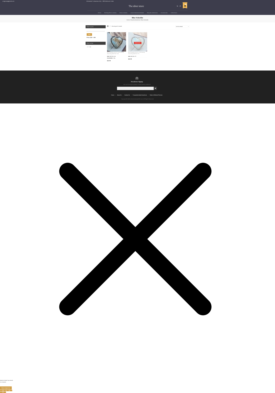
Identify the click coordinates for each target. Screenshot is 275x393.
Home (99, 12)
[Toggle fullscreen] (4, 390)
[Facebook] (88, 81)
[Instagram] (92, 81)
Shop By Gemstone (152, 12)
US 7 (88, 47)
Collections (174, 12)
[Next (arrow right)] (4, 392)
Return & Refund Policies (156, 95)
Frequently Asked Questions (140, 95)
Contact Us (127, 95)
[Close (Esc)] (10, 390)
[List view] (110, 26)
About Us (119, 95)
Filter (89, 34)
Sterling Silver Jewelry (110, 12)
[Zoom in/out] (1, 390)
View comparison (5, 388)
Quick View (118, 38)
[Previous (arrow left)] (1, 392)
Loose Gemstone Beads (137, 12)
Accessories (164, 12)
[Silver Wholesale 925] (136, 6)
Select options (115, 38)
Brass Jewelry (123, 12)
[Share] (7, 390)
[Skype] (90, 81)
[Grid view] (108, 26)
